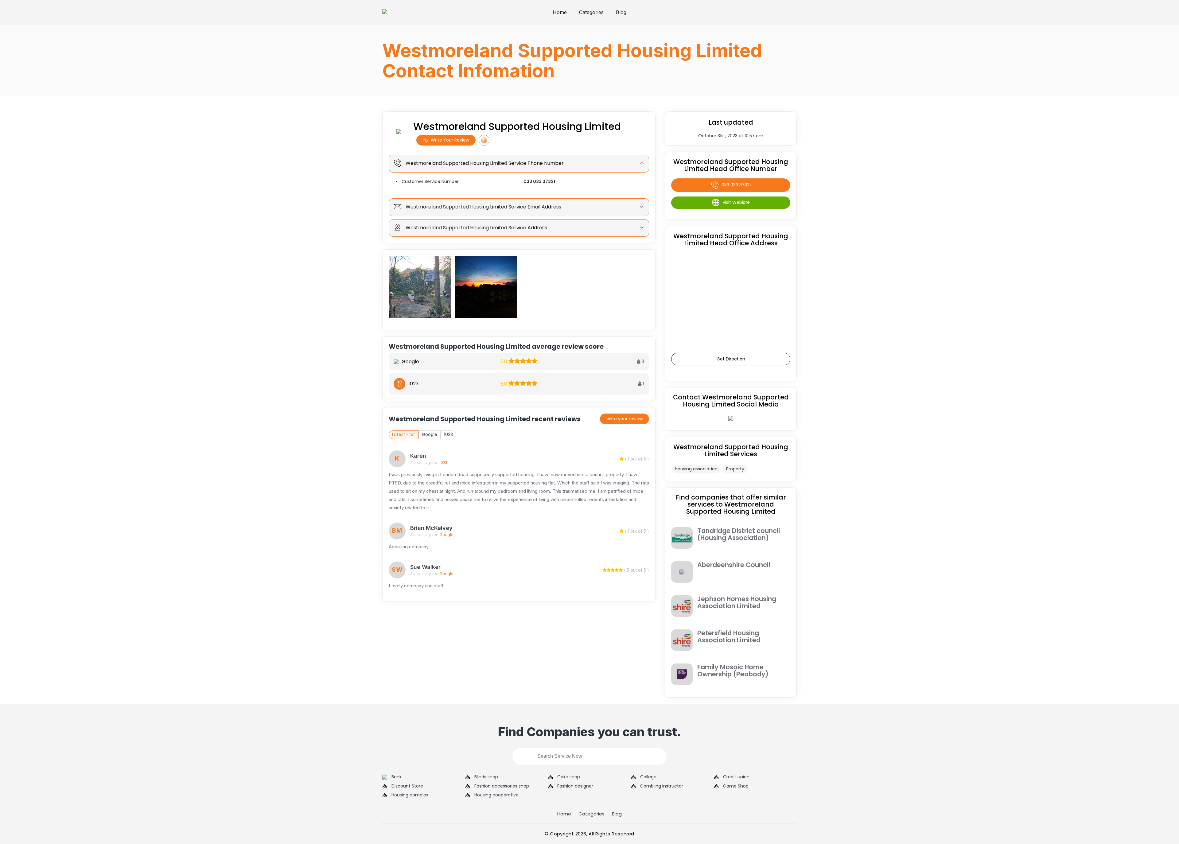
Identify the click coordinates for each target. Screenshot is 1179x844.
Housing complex (409, 795)
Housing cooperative (496, 795)
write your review (624, 419)
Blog (621, 12)
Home (560, 12)
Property (735, 469)
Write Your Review (450, 140)
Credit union (736, 777)
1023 (448, 434)
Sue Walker (425, 567)
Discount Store (407, 786)
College (648, 777)
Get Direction (731, 359)
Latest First (403, 434)
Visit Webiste (736, 202)
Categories (591, 12)
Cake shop (568, 777)
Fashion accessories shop (501, 786)
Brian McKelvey (431, 528)
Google (429, 434)
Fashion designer (575, 786)
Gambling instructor (661, 786)
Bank (396, 777)
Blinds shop (486, 777)
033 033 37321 (539, 181)
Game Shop (736, 786)
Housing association (696, 469)
